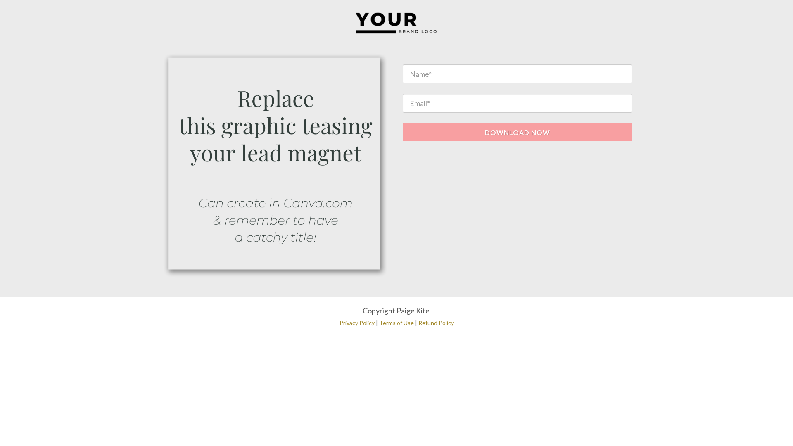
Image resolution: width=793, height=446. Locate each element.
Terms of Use (396, 322)
